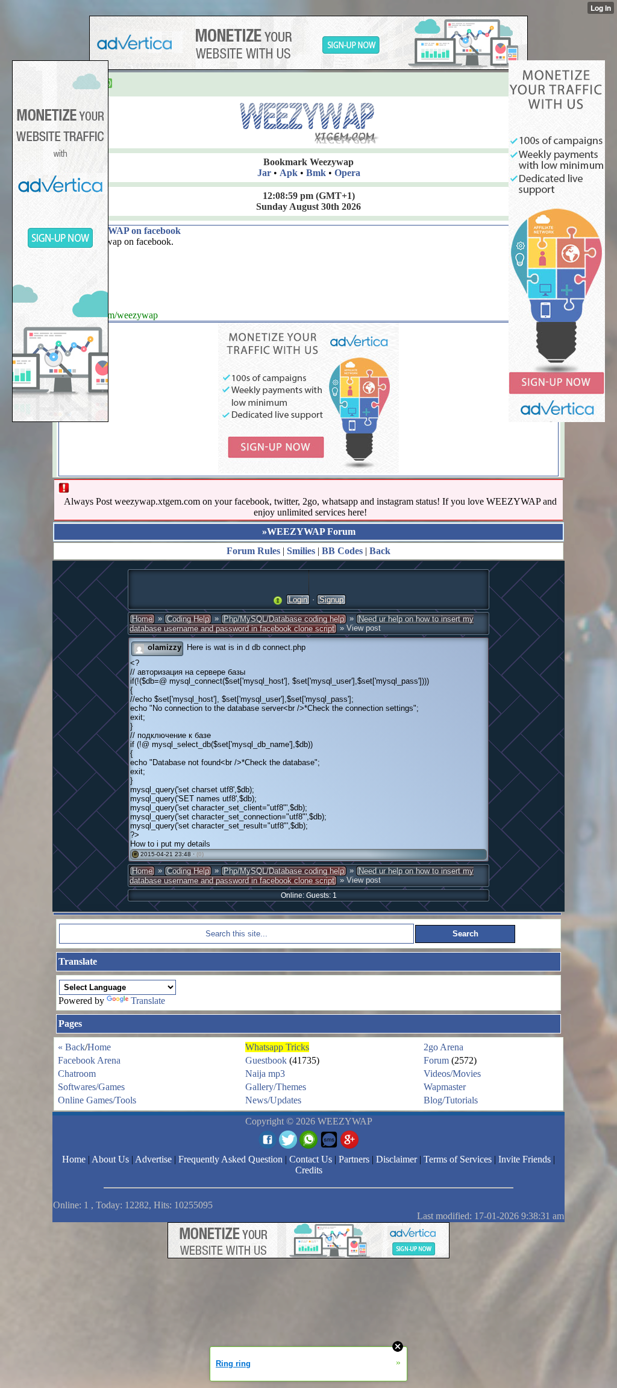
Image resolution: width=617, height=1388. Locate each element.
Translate (148, 1000)
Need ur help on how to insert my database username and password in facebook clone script (302, 623)
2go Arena (443, 1047)
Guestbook (266, 1060)
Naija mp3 (265, 1073)
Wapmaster (445, 1087)
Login (298, 599)
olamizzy (164, 647)
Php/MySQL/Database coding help (284, 618)
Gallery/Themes (275, 1087)
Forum (436, 1060)
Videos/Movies (452, 1073)
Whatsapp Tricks (277, 1047)
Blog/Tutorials (451, 1100)
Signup (331, 599)
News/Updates (273, 1100)
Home (142, 618)
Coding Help (188, 618)
